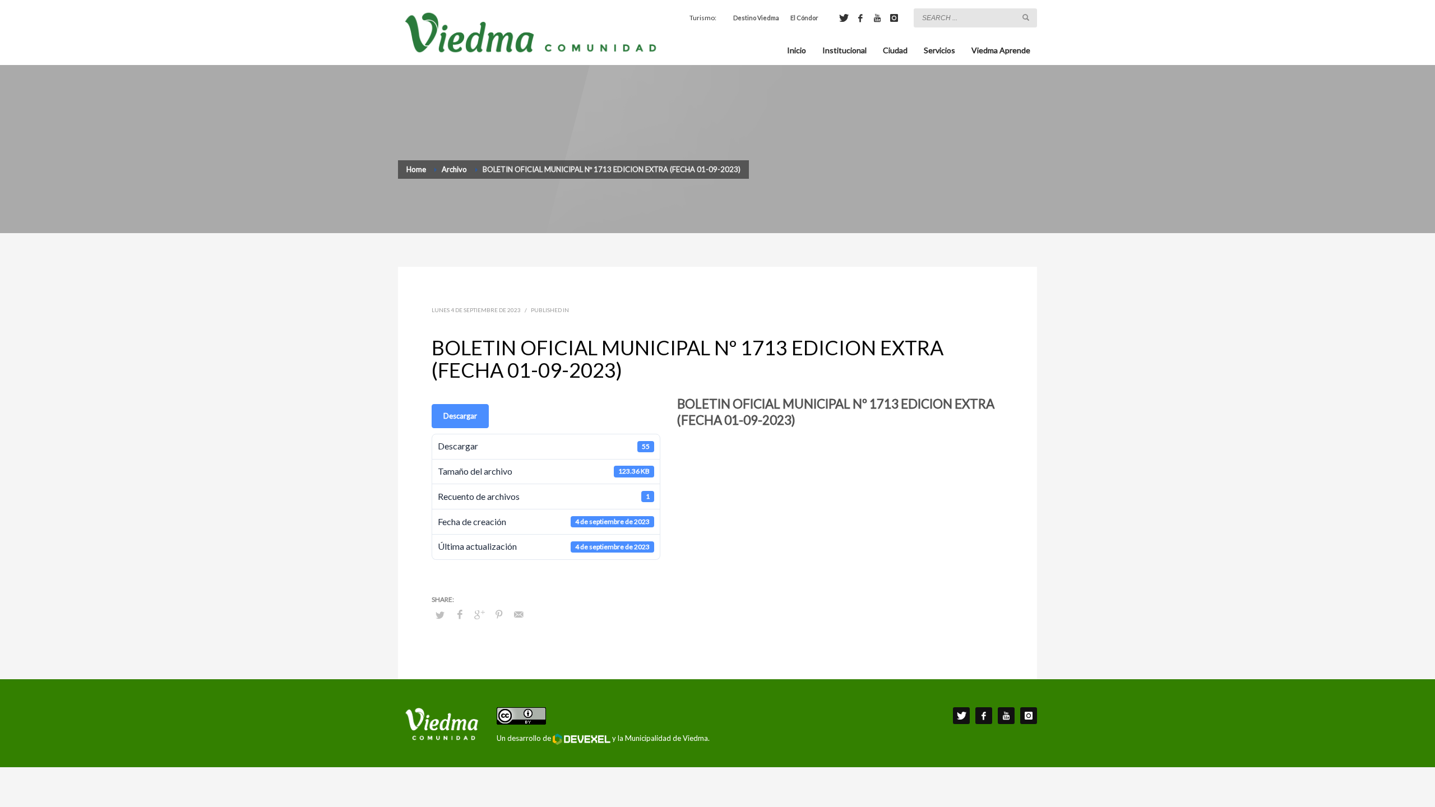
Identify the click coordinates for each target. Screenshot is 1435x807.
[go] (1025, 17)
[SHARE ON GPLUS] (479, 614)
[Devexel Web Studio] (581, 739)
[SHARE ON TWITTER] (440, 614)
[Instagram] (894, 18)
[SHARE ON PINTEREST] (498, 614)
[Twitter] (843, 18)
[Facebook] (860, 18)
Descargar (460, 415)
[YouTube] (877, 18)
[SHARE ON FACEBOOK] (459, 614)
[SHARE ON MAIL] (518, 614)
